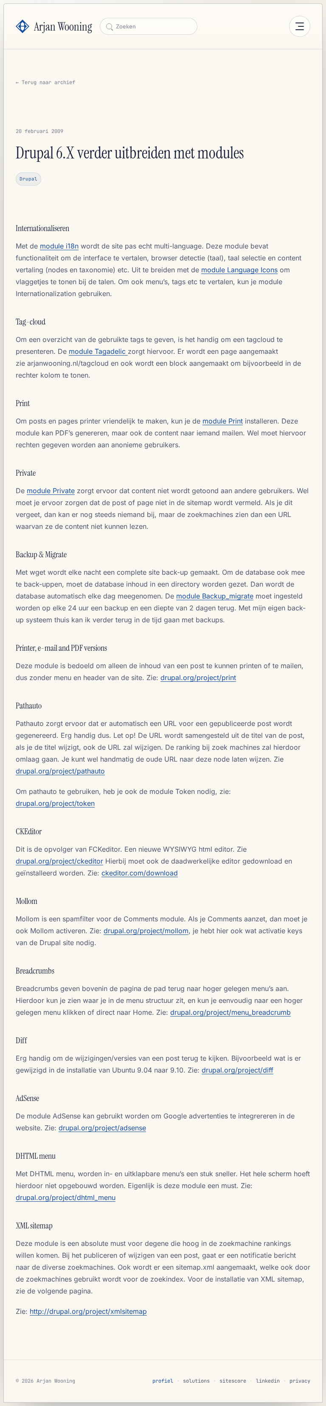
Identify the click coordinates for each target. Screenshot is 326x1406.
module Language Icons (239, 269)
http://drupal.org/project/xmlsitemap (88, 1311)
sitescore (232, 1381)
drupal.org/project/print (198, 677)
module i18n (59, 246)
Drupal (28, 179)
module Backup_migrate (214, 596)
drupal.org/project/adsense (102, 1128)
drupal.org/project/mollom (146, 930)
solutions (196, 1381)
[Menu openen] (299, 26)
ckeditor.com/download (139, 873)
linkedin (268, 1381)
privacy (299, 1381)
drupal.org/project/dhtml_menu (65, 1197)
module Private (51, 490)
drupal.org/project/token (55, 803)
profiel (162, 1381)
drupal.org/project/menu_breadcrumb (230, 1012)
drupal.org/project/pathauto (60, 771)
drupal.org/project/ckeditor (59, 861)
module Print (222, 421)
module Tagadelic (98, 351)
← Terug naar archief (45, 82)
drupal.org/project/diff (237, 1070)
